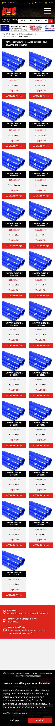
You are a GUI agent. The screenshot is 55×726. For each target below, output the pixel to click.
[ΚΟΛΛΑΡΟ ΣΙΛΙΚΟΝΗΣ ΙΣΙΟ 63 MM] (41, 361)
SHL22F (16, 180)
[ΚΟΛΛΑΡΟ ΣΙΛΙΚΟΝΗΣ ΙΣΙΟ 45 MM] (14, 261)
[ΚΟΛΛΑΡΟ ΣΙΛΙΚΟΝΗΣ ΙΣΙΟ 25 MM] (41, 161)
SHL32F (16, 230)
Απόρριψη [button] (14, 720)
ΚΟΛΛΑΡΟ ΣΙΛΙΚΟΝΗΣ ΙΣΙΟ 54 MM (14, 324)
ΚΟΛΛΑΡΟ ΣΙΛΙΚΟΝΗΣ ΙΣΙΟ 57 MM (41, 324)
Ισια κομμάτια (24, 37)
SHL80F (43, 480)
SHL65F (16, 430)
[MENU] (47, 11)
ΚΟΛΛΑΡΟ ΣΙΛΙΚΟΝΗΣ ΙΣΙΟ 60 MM (14, 374)
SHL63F (43, 380)
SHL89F (43, 530)
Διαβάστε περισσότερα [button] (15, 713)
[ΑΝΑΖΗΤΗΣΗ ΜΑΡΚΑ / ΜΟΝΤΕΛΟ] (50, 21)
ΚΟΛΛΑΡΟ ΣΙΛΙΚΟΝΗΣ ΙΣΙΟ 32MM (14, 224)
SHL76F (16, 480)
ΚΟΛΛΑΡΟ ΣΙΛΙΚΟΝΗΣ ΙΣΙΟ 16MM (14, 124)
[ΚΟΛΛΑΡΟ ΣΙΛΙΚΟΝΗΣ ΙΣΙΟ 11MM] (14, 61)
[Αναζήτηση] (29, 2)
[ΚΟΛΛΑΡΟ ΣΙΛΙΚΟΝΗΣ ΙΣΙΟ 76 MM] (14, 461)
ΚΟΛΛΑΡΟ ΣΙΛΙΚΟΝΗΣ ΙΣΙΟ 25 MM (41, 174)
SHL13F (43, 80)
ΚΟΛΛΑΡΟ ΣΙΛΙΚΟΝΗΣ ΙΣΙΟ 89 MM (41, 524)
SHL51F (43, 280)
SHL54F (16, 330)
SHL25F (43, 180)
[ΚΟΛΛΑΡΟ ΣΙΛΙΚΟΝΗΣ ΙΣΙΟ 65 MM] (14, 411)
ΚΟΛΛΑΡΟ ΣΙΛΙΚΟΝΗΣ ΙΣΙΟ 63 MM (41, 374)
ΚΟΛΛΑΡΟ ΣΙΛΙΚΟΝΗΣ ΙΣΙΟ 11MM (14, 75)
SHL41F (43, 230)
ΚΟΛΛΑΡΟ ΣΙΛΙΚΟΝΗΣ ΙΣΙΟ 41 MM (41, 224)
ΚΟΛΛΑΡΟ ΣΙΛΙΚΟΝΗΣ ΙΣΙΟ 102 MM (14, 574)
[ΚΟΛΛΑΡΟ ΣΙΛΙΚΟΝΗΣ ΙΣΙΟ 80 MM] (41, 461)
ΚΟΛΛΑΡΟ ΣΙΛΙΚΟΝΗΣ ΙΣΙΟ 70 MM (41, 424)
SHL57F (43, 330)
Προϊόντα (14, 34)
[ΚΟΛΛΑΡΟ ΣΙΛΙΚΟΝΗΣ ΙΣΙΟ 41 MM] (41, 211)
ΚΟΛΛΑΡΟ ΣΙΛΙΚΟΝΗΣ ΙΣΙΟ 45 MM (14, 274)
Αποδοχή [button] (40, 720)
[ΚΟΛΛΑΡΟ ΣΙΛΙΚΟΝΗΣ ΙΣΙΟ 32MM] (14, 211)
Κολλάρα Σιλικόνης (28, 34)
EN (5, 3)
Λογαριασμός (38, 3)
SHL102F (16, 579)
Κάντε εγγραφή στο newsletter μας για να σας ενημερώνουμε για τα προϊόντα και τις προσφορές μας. (27, 674)
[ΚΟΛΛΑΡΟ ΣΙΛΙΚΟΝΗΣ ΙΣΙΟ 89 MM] (41, 511)
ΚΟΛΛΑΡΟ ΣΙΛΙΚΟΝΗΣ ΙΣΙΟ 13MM (41, 75)
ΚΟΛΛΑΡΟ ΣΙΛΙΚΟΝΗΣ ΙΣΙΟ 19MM (41, 124)
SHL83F (16, 530)
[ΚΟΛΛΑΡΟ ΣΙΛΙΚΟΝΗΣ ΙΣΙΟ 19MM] (41, 111)
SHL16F (16, 130)
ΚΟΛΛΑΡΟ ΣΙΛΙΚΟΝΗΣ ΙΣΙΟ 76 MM (14, 474)
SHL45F (16, 280)
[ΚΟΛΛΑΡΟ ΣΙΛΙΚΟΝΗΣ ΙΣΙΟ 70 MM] (41, 411)
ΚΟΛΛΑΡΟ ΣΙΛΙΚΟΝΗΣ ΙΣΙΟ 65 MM (14, 424)
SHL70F (43, 430)
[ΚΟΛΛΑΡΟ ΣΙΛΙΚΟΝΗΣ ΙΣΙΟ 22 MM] (14, 161)
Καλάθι (50, 3)
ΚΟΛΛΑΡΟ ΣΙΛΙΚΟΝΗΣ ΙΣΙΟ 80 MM (41, 474)
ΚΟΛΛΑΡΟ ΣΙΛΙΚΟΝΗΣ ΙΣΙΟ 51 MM (41, 274)
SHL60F (16, 380)
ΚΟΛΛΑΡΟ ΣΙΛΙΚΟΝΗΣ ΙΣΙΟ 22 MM (14, 174)
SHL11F (16, 80)
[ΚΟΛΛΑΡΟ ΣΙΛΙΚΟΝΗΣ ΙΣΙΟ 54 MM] (14, 311)
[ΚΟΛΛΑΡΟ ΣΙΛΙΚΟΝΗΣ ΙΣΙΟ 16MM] (14, 111)
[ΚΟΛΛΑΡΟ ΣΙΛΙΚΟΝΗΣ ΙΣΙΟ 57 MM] (41, 311)
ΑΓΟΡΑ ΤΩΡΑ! (12, 96)
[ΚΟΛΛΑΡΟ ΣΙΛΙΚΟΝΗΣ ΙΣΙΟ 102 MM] (14, 561)
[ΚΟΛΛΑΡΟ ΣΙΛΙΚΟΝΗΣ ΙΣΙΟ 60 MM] (14, 361)
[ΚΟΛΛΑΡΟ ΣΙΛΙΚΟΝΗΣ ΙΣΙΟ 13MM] (41, 61)
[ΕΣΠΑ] (27, 28)
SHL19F (43, 130)
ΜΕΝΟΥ (5, 34)
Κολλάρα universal (10, 37)
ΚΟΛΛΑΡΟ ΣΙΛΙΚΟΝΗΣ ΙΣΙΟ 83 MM (14, 524)
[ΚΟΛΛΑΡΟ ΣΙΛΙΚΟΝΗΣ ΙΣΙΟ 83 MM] (14, 511)
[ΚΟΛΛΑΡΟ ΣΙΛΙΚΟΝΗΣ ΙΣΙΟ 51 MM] (41, 261)
